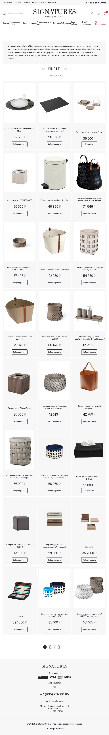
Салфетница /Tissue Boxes (19, 408)
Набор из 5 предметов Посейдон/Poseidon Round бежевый (89, 338)
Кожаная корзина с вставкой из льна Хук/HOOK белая (54, 476)
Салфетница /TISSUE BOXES (19, 200)
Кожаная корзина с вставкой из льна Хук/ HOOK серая (19, 476)
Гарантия (26, 3)
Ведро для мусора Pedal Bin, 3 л (54, 200)
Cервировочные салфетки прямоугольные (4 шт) (54, 130)
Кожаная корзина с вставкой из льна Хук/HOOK (89, 268)
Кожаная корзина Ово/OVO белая (54, 269)
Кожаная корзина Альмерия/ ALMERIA (54, 338)
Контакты (52, 3)
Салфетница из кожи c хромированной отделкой (54, 546)
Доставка (17, 3)
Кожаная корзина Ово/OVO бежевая (20, 338)
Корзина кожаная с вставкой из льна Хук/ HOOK (54, 615)
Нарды (20, 616)
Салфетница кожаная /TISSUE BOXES (19, 546)
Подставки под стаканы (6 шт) (89, 132)
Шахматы (89, 547)
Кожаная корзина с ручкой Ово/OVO (89, 407)
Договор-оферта (54, 729)
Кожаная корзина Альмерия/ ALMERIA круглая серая (54, 407)
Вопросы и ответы (39, 3)
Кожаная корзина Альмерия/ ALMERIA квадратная (89, 615)
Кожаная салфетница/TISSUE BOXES (89, 478)
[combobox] (19, 13)
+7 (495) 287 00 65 (54, 694)
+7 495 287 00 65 (96, 2)
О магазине (7, 3)
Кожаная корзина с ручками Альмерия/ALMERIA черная (89, 199)
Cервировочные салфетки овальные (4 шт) (19, 130)
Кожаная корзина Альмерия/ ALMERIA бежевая (19, 268)
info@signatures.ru (54, 701)
